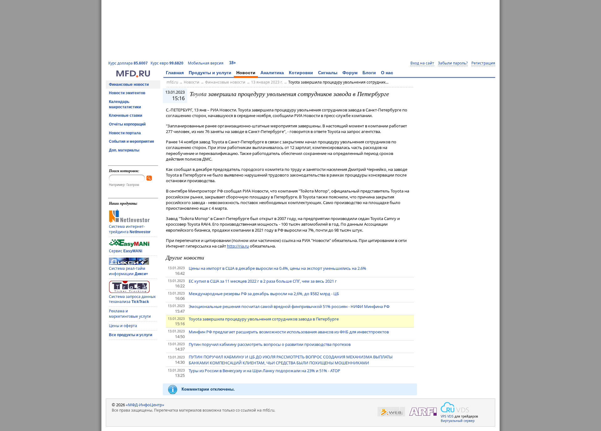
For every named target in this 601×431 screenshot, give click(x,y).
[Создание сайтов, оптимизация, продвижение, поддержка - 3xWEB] (391, 412)
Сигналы (327, 72)
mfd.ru (172, 82)
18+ (232, 62)
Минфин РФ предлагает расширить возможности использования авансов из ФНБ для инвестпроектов (289, 332)
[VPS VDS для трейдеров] (455, 407)
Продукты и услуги (210, 72)
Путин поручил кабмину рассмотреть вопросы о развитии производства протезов (270, 344)
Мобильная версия (205, 63)
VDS (450, 416)
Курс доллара (128, 63)
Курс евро (167, 63)
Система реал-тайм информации (128, 271)
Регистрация (483, 63)
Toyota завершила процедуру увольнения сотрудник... (338, 82)
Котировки (301, 72)
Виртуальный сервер (458, 420)
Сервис (125, 251)
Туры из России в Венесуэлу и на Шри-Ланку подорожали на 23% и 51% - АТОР (264, 370)
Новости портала (125, 133)
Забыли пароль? (453, 63)
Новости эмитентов (127, 93)
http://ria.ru (238, 246)
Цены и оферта (123, 325)
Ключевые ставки (125, 115)
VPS (443, 416)
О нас (387, 72)
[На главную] (133, 76)
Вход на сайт (422, 63)
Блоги (369, 72)
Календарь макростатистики (125, 104)
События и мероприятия (131, 141)
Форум (349, 72)
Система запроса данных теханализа (132, 299)
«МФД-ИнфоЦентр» (145, 405)
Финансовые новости (129, 84)
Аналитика (272, 72)
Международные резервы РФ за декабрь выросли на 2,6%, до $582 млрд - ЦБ (264, 293)
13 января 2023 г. (267, 82)
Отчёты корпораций (127, 124)
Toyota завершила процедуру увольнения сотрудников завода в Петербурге (264, 319)
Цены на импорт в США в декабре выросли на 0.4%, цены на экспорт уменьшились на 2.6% (277, 268)
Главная (175, 72)
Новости (245, 72)
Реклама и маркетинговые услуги (130, 313)
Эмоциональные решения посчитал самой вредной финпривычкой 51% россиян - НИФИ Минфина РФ (289, 306)
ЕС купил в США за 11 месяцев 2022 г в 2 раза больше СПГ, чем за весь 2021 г (263, 281)
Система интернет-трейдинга (130, 229)
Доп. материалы (124, 150)
